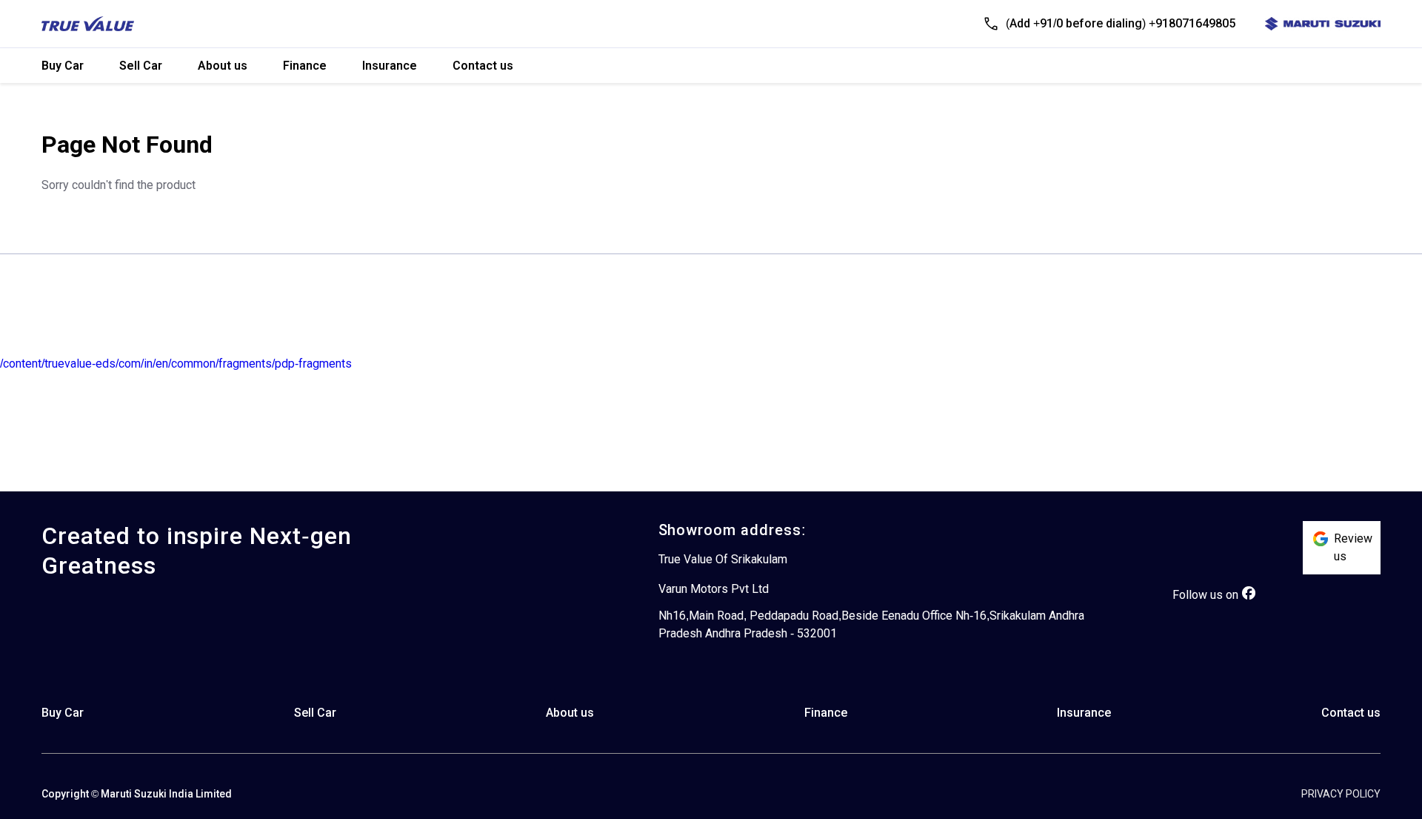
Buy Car (62, 66)
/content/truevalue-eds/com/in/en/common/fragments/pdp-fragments (176, 364)
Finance (305, 66)
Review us (1353, 547)
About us (222, 66)
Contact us (483, 66)
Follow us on (1205, 595)
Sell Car (140, 66)
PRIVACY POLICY (1341, 794)
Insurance (389, 66)
